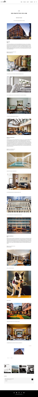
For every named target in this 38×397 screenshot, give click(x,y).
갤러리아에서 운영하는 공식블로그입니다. (8, 379)
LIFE (19, 10)
